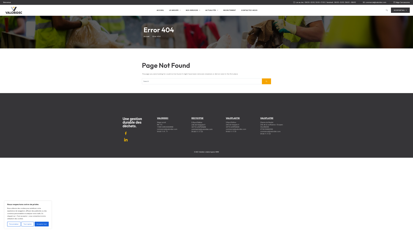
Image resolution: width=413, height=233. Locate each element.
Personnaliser (14, 224)
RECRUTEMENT (229, 10)
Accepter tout (42, 224)
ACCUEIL (160, 10)
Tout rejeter (27, 224)
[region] (28, 215)
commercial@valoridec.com (375, 2)
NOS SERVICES (192, 10)
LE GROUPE (174, 10)
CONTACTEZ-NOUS (249, 10)
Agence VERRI (214, 152)
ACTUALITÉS (210, 10)
